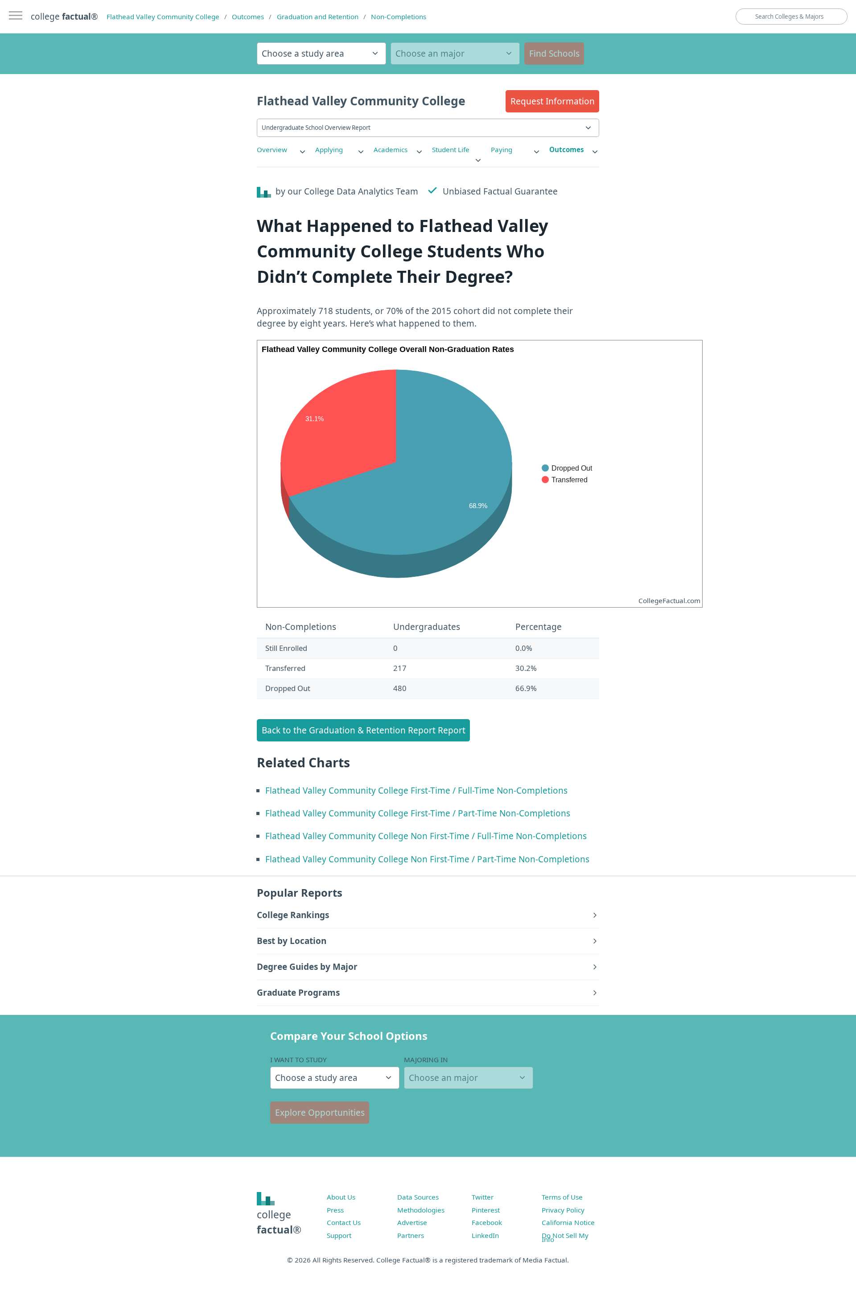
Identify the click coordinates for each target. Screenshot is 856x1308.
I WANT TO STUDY (298, 1059)
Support (339, 1235)
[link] (282, 149)
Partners (410, 1235)
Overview (272, 149)
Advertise (412, 1222)
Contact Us (344, 1222)
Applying (329, 149)
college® (279, 1222)
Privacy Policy (563, 1209)
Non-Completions (398, 16)
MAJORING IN (426, 1059)
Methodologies (420, 1209)
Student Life (450, 149)
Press (335, 1209)
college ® (64, 16)
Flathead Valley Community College (163, 16)
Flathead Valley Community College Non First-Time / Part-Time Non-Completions (427, 859)
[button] (552, 101)
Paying (501, 149)
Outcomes (248, 16)
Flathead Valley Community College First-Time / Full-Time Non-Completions (416, 790)
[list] (282, 149)
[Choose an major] (455, 53)
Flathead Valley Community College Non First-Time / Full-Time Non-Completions (426, 836)
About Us (341, 1196)
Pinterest (486, 1209)
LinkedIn (485, 1235)
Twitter (483, 1196)
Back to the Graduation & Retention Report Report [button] (363, 730)
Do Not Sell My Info (565, 1237)
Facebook (487, 1222)
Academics (390, 149)
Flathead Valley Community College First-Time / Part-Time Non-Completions (417, 813)
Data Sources (418, 1196)
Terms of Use (562, 1196)
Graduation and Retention (317, 16)
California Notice (568, 1222)
